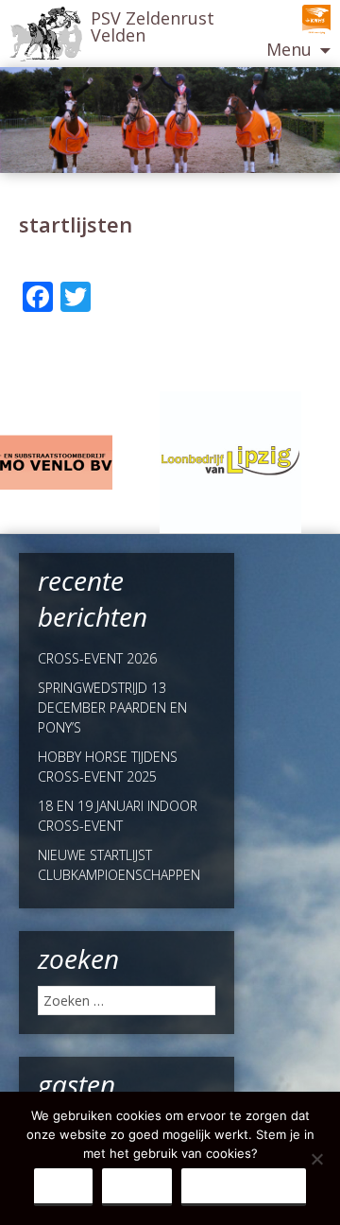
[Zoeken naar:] (126, 1000)
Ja (63, 1186)
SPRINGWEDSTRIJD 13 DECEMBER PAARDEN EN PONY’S (112, 707)
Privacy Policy (243, 1186)
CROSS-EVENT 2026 (97, 658)
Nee (137, 1186)
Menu (289, 49)
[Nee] (316, 1158)
